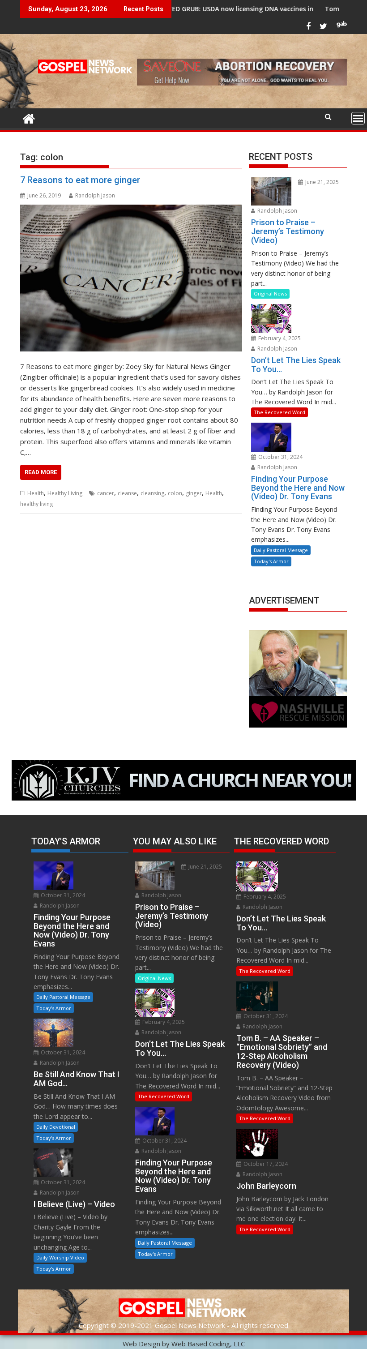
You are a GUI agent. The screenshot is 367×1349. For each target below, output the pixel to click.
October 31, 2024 (280, 457)
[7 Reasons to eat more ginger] (131, 278)
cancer (105, 493)
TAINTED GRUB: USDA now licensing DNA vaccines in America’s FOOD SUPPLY (226, 8)
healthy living (36, 504)
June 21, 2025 (321, 182)
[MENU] (358, 118)
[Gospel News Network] (29, 117)
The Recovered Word (279, 412)
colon (175, 493)
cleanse (127, 493)
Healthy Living (64, 493)
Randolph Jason (95, 195)
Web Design (141, 1343)
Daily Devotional (55, 1126)
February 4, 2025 (279, 338)
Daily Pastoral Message (281, 550)
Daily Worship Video (60, 1257)
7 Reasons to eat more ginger (80, 180)
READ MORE (41, 472)
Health (35, 493)
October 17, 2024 (265, 1164)
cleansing (152, 493)
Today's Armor (271, 561)
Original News (270, 293)
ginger (194, 493)
